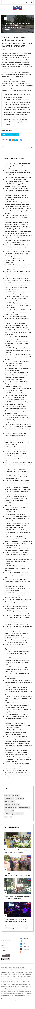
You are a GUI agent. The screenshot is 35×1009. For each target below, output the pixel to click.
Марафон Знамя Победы (12, 804)
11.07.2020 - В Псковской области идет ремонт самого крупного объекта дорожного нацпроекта (18, 247)
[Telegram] (21, 140)
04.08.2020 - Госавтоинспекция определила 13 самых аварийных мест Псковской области (18, 561)
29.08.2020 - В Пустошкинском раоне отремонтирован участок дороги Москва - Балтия (17, 191)
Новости (4, 942)
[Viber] (18, 140)
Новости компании (24, 807)
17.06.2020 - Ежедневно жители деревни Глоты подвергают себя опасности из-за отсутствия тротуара (17, 617)
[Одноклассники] (13, 140)
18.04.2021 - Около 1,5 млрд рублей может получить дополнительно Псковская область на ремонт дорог (18, 267)
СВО (12, 810)
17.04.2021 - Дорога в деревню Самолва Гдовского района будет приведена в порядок (17, 274)
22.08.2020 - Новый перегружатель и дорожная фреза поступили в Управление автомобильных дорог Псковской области (18, 204)
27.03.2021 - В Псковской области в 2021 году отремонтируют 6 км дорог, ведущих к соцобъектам (18, 332)
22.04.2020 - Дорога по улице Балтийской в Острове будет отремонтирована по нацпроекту (18, 653)
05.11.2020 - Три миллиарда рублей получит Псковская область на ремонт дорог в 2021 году (18, 458)
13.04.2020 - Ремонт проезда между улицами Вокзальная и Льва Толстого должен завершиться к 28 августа (16, 669)
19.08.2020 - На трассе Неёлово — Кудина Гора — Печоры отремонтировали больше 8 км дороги (18, 211)
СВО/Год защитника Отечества (13, 814)
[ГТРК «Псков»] (17, 8)
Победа (6, 810)
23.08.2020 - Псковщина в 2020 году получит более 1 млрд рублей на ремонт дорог (17, 532)
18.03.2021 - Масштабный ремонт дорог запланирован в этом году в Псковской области (17, 343)
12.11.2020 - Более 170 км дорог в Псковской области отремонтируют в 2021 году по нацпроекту (18, 442)
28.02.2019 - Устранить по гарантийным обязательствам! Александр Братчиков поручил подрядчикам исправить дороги (17, 766)
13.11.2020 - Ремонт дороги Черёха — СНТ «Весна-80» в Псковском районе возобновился (18, 436)
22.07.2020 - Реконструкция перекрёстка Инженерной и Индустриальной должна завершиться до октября (17, 595)
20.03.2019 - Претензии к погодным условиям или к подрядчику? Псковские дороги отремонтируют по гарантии (17, 752)
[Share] (27, 2)
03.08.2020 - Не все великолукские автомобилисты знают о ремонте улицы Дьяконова (17, 568)
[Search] (31, 2)
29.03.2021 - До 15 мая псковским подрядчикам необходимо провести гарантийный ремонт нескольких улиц (16, 325)
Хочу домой (8, 817)
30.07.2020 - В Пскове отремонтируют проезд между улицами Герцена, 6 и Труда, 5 (18, 582)
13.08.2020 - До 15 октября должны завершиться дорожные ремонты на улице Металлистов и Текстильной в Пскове (18, 231)
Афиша (17, 795)
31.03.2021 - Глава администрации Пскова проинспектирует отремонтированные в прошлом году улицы (18, 312)
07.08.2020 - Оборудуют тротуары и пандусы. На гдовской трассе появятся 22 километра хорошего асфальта (17, 555)
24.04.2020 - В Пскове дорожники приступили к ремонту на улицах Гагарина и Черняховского (18, 647)
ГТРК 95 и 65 (20, 798)
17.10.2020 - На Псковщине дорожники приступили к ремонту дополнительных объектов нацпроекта (17, 483)
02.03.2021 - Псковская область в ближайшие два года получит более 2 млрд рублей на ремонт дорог (18, 368)
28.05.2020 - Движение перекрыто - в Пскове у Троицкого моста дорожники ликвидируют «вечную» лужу (16, 633)
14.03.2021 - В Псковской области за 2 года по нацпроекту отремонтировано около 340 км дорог (18, 357)
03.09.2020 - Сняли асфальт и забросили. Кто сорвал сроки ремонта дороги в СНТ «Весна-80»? (17, 519)
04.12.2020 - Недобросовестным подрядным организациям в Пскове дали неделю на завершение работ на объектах (18, 422)
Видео (3, 945)
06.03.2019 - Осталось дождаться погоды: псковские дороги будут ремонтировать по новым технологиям (18, 759)
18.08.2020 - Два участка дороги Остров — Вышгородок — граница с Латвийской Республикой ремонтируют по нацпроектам (18, 224)
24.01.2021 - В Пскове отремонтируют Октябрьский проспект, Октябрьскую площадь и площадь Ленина (16, 384)
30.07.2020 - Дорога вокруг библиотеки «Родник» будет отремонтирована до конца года (18, 575)
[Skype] (15, 140)
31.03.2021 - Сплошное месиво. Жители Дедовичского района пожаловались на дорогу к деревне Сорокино (17, 298)
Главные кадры (9, 798)
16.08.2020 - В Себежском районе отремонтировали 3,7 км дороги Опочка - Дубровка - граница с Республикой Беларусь (18, 539)
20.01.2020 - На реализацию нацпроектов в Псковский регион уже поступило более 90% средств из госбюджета (18, 683)
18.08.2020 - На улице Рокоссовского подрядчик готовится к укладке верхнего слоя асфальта (17, 218)
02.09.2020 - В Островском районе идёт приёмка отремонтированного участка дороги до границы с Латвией (17, 525)
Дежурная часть (9, 801)
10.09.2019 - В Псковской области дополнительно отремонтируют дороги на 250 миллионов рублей (18, 725)
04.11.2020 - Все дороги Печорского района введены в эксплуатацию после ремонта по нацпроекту (18, 465)
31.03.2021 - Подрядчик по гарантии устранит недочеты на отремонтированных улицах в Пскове (18, 305)
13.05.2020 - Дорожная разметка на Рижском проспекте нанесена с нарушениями (16, 260)
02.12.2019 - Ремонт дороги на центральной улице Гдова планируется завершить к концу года (18, 698)
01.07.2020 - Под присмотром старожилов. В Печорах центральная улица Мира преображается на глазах (18, 602)
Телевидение (5, 947)
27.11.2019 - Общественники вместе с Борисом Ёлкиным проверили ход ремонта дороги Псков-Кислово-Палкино (18, 705)
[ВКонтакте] (10, 140)
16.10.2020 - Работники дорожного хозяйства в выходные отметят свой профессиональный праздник (16, 498)
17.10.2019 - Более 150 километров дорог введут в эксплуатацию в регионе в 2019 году (18, 719)
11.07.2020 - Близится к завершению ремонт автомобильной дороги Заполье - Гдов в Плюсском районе (18, 254)
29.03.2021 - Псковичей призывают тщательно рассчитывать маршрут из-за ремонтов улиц (17, 319)
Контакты (4, 938)
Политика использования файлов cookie (11, 1001)
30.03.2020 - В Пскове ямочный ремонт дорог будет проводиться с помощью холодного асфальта (17, 676)
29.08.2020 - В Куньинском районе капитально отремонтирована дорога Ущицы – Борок (16, 197)
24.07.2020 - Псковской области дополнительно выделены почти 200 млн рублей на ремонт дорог (17, 588)
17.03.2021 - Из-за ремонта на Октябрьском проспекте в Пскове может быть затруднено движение (18, 350)
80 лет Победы (9, 795)
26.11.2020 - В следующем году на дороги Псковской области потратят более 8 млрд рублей (18, 429)
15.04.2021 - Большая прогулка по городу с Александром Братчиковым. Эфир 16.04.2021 (18, 166)
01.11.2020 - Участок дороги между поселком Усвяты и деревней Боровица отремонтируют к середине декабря (17, 471)
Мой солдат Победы (10, 807)
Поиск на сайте (6, 940)
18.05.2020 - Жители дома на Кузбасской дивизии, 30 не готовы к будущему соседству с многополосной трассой (17, 640)
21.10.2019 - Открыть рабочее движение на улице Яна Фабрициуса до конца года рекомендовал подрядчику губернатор (18, 712)
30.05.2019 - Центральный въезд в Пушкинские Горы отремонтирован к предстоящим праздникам (16, 732)
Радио (3, 950)
